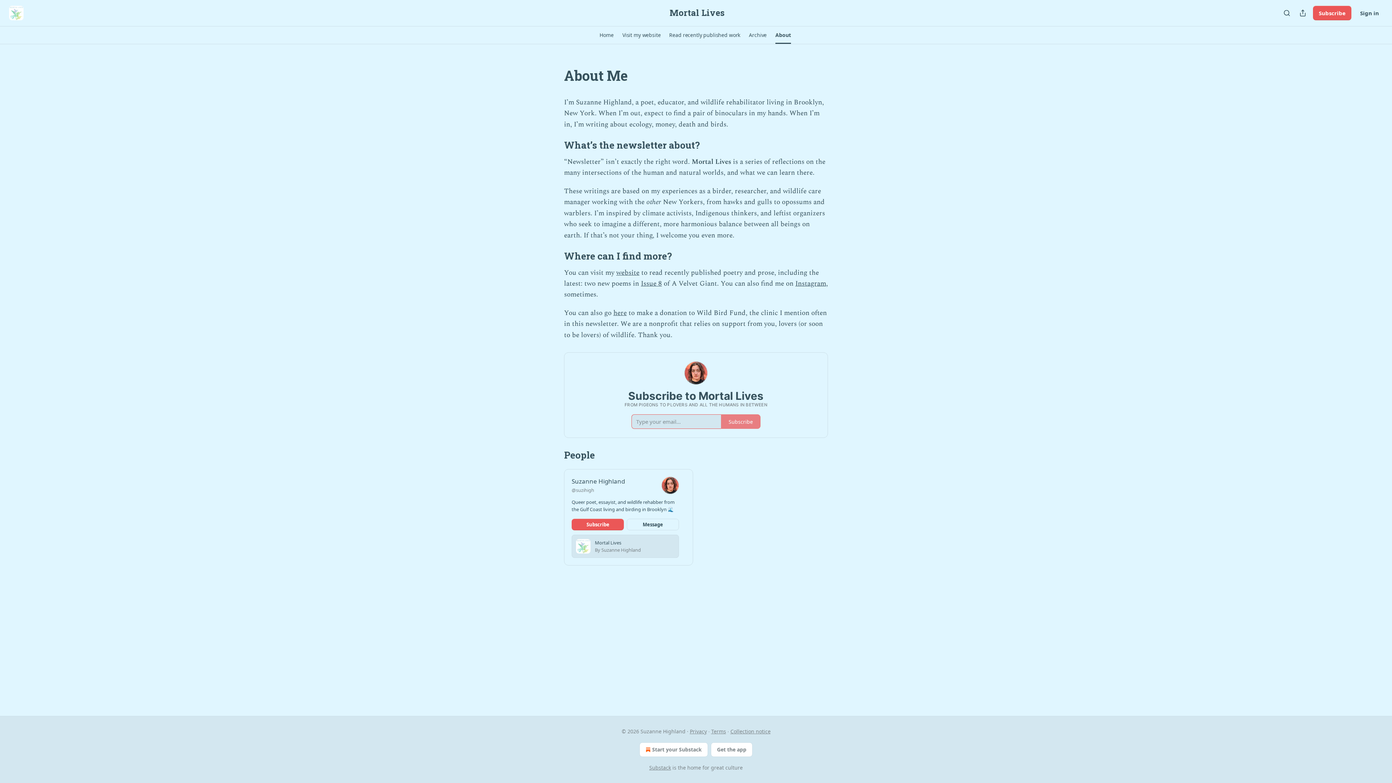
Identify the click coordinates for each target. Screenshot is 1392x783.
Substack (660, 767)
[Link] (554, 75)
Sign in (1369, 13)
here (620, 313)
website (627, 273)
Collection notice (750, 731)
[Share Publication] (1303, 13)
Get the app (731, 749)
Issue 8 (651, 283)
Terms (718, 731)
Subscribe (1332, 13)
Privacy (698, 731)
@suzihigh (583, 490)
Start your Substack (677, 749)
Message (653, 524)
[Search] (1287, 13)
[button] (606, 35)
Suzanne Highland (598, 481)
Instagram (810, 283)
